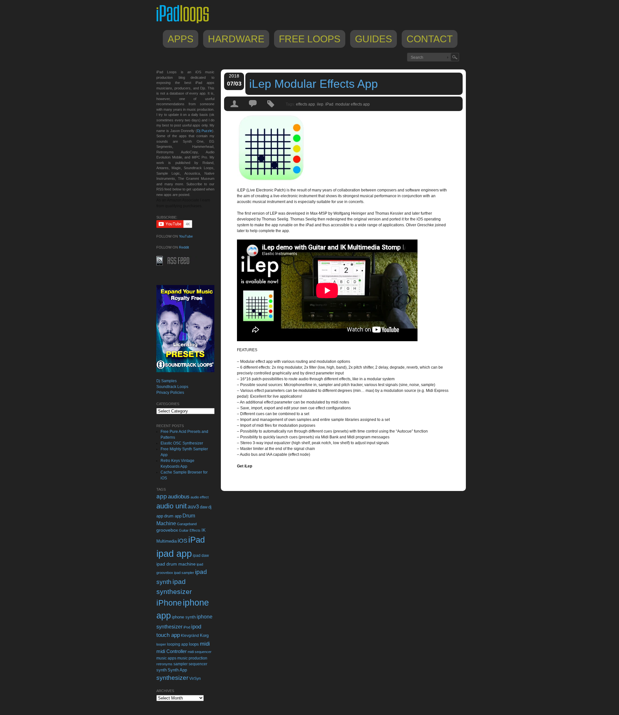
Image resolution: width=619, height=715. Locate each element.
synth (161, 670)
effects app (305, 104)
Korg (204, 635)
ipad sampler (184, 573)
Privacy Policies (170, 392)
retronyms (164, 664)
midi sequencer (199, 652)
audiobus (179, 497)
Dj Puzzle (204, 131)
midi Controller (171, 651)
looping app (177, 644)
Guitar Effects (190, 530)
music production (192, 658)
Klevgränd (190, 635)
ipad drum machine (176, 564)
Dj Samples (166, 381)
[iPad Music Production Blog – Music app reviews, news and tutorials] (185, 23)
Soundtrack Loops (172, 386)
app (161, 496)
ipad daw (201, 555)
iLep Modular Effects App (313, 83)
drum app (173, 516)
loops (194, 644)
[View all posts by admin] (234, 109)
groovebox (167, 530)
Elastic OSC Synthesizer (182, 443)
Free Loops (309, 39)
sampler (180, 664)
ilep (320, 104)
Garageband (187, 524)
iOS (182, 540)
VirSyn (195, 678)
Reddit (184, 247)
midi (205, 643)
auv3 (193, 506)
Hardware (236, 39)
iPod (186, 627)
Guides (373, 39)
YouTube (186, 236)
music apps (166, 658)
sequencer (198, 664)
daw (203, 507)
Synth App (177, 670)
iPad (329, 104)
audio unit (171, 506)
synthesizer (172, 677)
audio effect (200, 497)
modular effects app (352, 104)
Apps (180, 39)
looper (161, 644)
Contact (430, 39)
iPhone (169, 602)
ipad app (174, 553)
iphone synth (184, 617)
